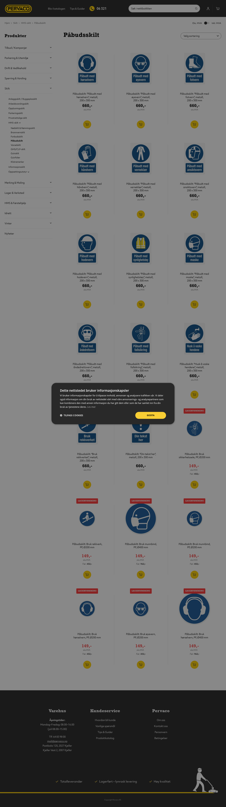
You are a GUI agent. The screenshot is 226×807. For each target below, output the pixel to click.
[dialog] (113, 403)
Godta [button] (151, 415)
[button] (71, 415)
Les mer (91, 406)
